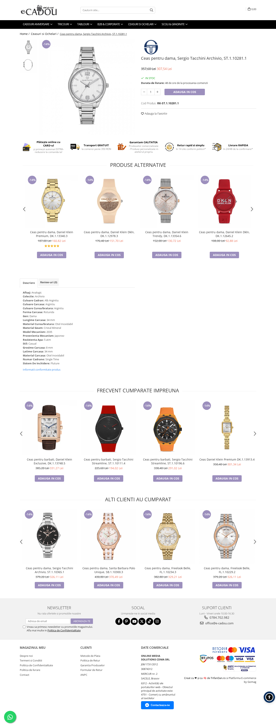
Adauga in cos (184, 92)
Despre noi (26, 656)
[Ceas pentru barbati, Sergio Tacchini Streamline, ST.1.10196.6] (167, 427)
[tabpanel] (87, 87)
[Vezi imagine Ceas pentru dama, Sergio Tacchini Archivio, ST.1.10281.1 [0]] (28, 47)
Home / (25, 34)
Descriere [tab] (29, 283)
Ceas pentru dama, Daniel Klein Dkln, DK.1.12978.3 (109, 234)
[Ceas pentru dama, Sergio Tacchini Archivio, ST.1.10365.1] (49, 536)
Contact (24, 675)
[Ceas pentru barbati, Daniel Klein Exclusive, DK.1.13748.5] (49, 427)
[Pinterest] (126, 621)
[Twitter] (141, 621)
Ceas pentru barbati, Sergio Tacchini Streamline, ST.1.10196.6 (168, 461)
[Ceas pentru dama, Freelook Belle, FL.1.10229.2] (227, 536)
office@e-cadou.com (219, 623)
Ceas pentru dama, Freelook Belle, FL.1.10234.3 (168, 570)
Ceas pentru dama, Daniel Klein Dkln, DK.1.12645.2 (224, 234)
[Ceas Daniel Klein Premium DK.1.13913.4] (227, 427)
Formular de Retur (91, 670)
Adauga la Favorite (155, 113)
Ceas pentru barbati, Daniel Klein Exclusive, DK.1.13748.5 (49, 461)
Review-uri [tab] (48, 282)
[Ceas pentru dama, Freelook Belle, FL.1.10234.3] (167, 536)
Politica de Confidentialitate (64, 630)
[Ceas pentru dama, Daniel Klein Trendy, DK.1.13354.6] (167, 201)
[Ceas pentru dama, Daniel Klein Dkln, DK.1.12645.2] (224, 201)
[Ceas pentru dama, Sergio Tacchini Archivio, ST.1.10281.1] (87, 87)
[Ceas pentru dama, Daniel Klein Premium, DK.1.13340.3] (51, 201)
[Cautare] (151, 10)
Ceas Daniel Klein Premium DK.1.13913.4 (227, 459)
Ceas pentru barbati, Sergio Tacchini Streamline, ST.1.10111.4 (108, 461)
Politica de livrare (30, 670)
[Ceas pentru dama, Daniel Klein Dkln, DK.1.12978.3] (109, 201)
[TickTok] (149, 621)
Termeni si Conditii (31, 660)
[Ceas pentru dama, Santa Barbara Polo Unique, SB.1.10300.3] (108, 536)
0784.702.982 (219, 617)
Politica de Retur (90, 660)
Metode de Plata (90, 656)
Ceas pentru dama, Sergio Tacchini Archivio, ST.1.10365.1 (49, 570)
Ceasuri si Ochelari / (45, 34)
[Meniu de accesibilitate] (269, 697)
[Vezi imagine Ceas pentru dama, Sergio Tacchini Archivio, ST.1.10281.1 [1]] (28, 64)
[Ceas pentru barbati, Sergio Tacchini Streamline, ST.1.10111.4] (108, 427)
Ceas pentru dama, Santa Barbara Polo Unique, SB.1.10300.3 (108, 570)
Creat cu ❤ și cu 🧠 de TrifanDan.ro (205, 678)
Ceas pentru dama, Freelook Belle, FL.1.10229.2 (227, 570)
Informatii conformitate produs (41, 369)
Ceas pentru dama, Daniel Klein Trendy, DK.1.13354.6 (166, 234)
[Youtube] (134, 621)
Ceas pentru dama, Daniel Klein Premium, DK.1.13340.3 (51, 234)
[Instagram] (157, 621)
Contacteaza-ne (160, 705)
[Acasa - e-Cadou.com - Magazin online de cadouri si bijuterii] (40, 10)
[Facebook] (118, 621)
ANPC (83, 675)
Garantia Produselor (92, 665)
